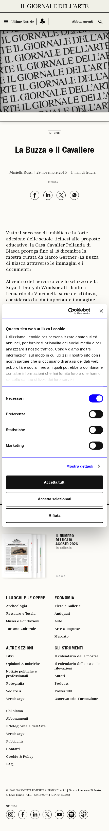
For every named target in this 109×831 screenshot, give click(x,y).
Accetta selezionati (54, 499)
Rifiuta (54, 515)
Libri (10, 656)
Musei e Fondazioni (22, 621)
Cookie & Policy (19, 756)
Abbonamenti (82, 21)
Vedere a (13, 691)
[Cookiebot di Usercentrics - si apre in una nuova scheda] (68, 311)
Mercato (62, 636)
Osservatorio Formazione (76, 699)
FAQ (9, 764)
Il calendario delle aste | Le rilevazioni (77, 666)
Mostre (54, 133)
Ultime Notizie (22, 22)
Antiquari (62, 613)
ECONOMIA (64, 598)
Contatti (13, 749)
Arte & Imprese (67, 629)
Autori (60, 676)
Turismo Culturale (21, 629)
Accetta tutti (54, 482)
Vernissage (15, 699)
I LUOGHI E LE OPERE (25, 598)
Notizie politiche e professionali (21, 674)
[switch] (96, 414)
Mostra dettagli (80, 466)
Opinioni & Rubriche (23, 664)
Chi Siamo (14, 711)
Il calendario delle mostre (76, 656)
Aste (58, 621)
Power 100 (63, 691)
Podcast (61, 683)
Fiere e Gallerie (68, 606)
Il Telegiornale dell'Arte (26, 726)
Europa (53, 182)
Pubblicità (14, 741)
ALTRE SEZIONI (19, 648)
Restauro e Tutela (20, 613)
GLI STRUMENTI (69, 648)
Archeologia (16, 606)
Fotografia (15, 683)
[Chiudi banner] (101, 311)
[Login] (42, 21)
